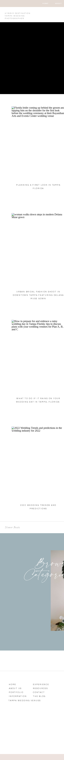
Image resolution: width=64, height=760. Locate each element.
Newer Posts (12, 527)
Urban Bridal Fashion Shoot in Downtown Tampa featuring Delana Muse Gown (38, 295)
